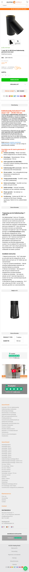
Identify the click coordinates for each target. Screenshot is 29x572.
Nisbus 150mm (6, 478)
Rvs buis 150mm (6, 468)
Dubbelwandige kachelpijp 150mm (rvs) (12, 462)
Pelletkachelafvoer (7, 418)
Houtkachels (5, 436)
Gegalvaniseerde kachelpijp (9, 414)
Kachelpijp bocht (6, 471)
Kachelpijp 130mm (6, 453)
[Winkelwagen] (27, 2)
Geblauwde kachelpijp (7, 421)
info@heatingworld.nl (7, 516)
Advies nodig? (9, 91)
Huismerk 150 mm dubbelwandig (10, 407)
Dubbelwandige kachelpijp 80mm (10, 459)
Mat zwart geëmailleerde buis (9, 416)
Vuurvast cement (6, 475)
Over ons (4, 496)
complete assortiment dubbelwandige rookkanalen (11, 143)
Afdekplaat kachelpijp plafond (9, 484)
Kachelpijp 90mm (6, 446)
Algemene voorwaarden (14, 554)
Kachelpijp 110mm (6, 450)
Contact (4, 501)
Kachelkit (4, 476)
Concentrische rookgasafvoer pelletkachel (13, 487)
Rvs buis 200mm (6, 469)
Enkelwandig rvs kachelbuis (9, 412)
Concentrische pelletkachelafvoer (10, 420)
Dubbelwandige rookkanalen (9, 409)
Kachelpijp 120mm (6, 452)
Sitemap (14, 558)
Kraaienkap (4, 482)
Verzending (5, 498)
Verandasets (5, 432)
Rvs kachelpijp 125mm (7, 466)
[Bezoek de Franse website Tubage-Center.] (4, 527)
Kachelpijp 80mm (6, 444)
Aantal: (3, 72)
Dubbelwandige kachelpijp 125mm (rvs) (12, 460)
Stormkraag (5, 480)
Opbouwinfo (14, 548)
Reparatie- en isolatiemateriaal (10, 430)
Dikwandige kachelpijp (7, 411)
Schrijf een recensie (6, 54)
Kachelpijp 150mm (6, 455)
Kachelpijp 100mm (6, 448)
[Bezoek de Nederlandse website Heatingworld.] (8, 527)
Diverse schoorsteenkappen (9, 434)
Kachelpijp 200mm (6, 457)
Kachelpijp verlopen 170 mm (9, 473)
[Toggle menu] (2, 2)
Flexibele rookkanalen (7, 425)
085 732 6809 (5, 518)
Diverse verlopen (6, 427)
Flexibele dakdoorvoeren (8, 428)
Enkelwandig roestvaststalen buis (10, 423)
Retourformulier (14, 561)
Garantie (4, 500)
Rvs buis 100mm (6, 464)
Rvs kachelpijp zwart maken (9, 485)
